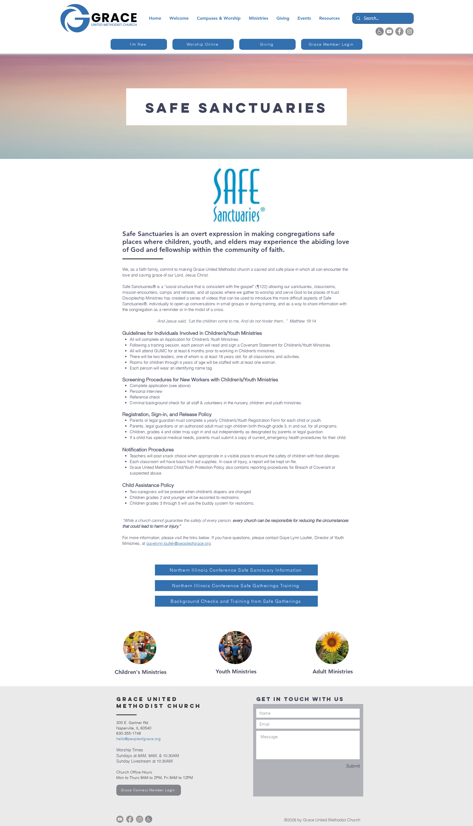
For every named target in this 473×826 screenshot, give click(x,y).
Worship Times (129, 749)
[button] (179, 18)
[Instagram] (409, 31)
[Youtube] (389, 31)
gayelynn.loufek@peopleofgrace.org (178, 543)
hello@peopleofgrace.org (138, 738)
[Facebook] (399, 31)
